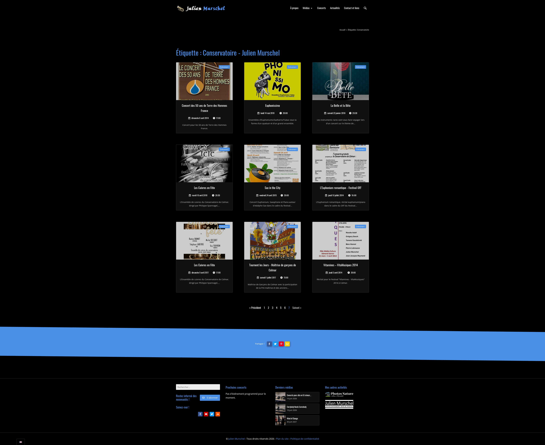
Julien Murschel (236, 438)
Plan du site (282, 438)
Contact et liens (351, 8)
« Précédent (255, 308)
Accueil (342, 29)
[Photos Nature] (339, 394)
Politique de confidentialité (304, 438)
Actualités (335, 8)
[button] (269, 343)
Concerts (321, 8)
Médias (306, 8)
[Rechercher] (365, 8)
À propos (294, 8)
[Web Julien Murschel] (339, 404)
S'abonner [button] (212, 397)
